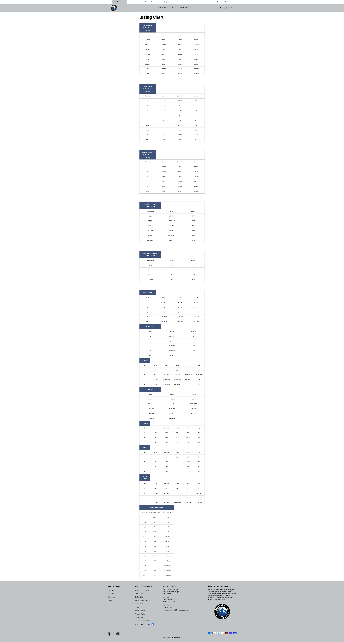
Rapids (110, 600)
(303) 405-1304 (168, 607)
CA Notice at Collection (144, 621)
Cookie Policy (140, 617)
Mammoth (111, 597)
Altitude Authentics (120, 2)
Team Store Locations (143, 590)
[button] (221, 8)
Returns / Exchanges (142, 600)
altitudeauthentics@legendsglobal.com (176, 610)
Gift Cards (139, 593)
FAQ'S (137, 607)
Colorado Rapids (150, 2)
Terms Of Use (140, 610)
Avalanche (111, 590)
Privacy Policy (140, 614)
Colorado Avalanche (135, 2)
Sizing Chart (139, 597)
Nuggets (111, 593)
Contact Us (228, 2)
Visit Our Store (218, 2)
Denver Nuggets (164, 2)
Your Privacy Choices (143, 624)
